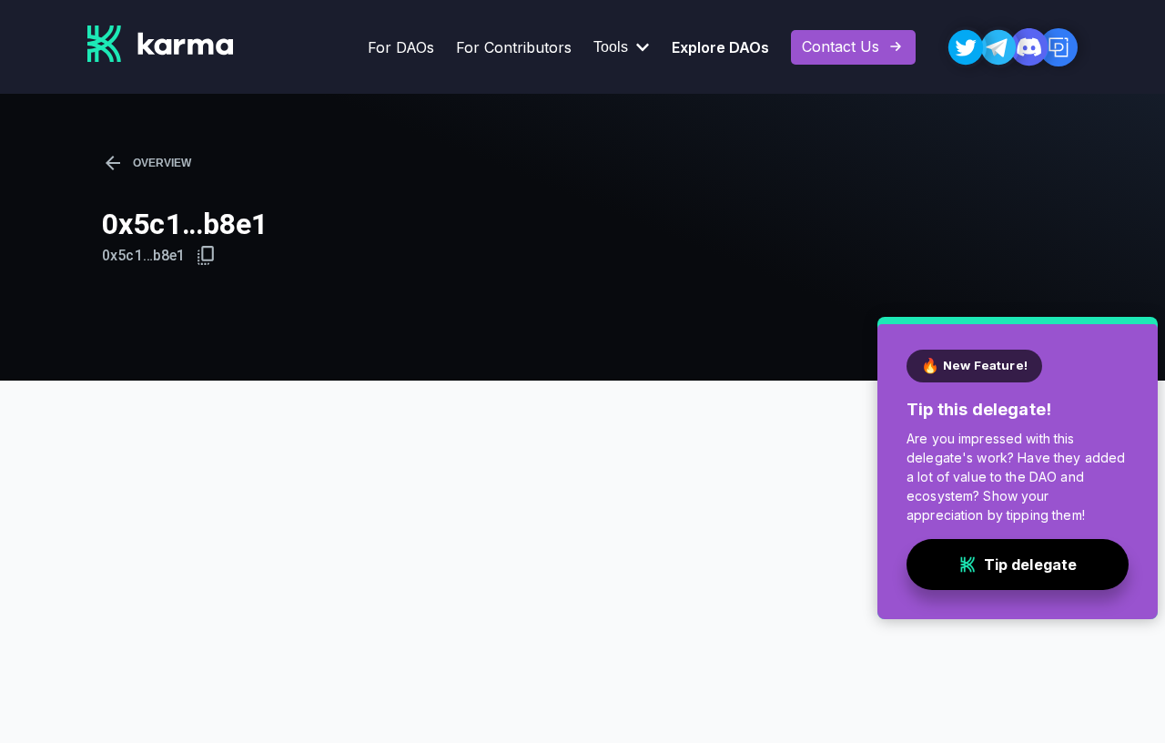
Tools (610, 47)
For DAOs (401, 47)
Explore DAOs (720, 47)
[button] (206, 255)
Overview (162, 163)
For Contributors (514, 47)
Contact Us (840, 46)
